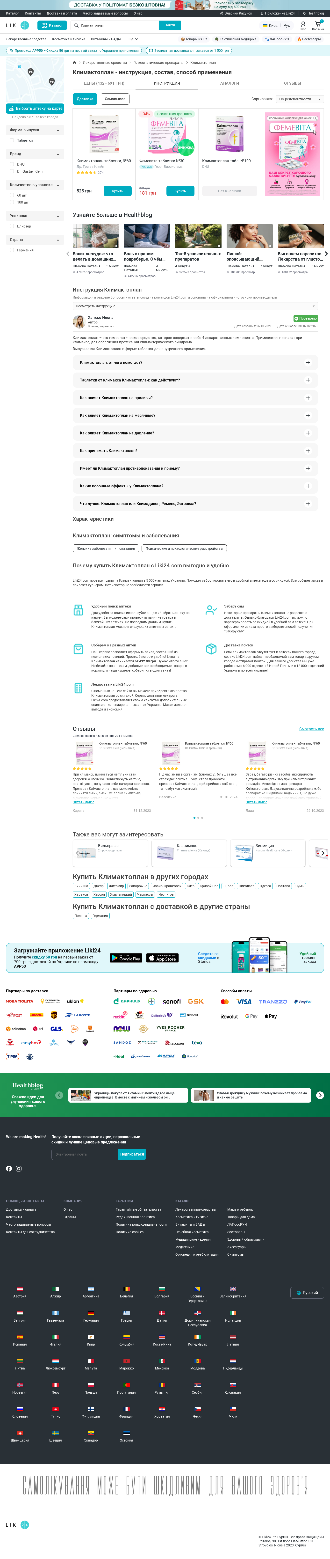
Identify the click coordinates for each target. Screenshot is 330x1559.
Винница (81, 886)
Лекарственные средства (26, 39)
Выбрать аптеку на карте (39, 108)
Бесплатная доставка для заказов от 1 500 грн (191, 50)
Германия (100, 916)
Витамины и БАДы (106, 39)
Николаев (246, 886)
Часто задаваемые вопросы (105, 13)
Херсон (99, 894)
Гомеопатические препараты (159, 62)
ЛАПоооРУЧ (237, 1224)
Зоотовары (236, 1232)
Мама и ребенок (240, 1209)
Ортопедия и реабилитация (197, 1254)
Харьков (81, 894)
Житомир (116, 886)
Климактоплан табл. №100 (226, 161)
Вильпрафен (109, 845)
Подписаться (132, 1154)
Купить (117, 191)
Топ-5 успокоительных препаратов (198, 256)
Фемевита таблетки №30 (161, 161)
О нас (138, 13)
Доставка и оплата (62, 13)
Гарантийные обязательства (138, 1209)
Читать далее (83, 802)
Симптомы (235, 1254)
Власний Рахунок (238, 13)
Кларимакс (187, 845)
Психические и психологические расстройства (184, 548)
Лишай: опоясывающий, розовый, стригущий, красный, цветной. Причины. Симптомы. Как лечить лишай (249, 256)
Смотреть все (311, 729)
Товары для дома (241, 1217)
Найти (170, 25)
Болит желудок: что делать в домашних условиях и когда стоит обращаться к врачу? (93, 256)
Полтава (283, 886)
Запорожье (138, 886)
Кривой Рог (209, 886)
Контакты (33, 13)
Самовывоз (115, 99)
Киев (190, 886)
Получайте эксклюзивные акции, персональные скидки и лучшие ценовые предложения (95, 1139)
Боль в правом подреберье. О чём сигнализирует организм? (143, 256)
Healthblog (316, 13)
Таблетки (25, 140)
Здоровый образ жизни (246, 1239)
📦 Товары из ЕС (194, 39)
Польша (80, 916)
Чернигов (166, 894)
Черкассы (145, 894)
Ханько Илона (101, 317)
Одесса (265, 886)
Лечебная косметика (192, 1232)
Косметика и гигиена (68, 39)
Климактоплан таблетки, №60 (104, 161)
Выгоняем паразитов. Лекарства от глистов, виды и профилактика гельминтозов (300, 256)
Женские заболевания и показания (106, 548)
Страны (70, 1217)
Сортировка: (262, 99)
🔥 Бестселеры (309, 39)
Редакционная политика (135, 1217)
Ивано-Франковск (166, 886)
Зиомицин (265, 845)
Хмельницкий (121, 894)
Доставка (85, 99)
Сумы (299, 886)
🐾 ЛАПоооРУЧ (277, 39)
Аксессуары (236, 1247)
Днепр (98, 886)
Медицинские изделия (193, 1239)
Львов (228, 886)
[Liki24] (17, 1525)
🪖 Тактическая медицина (236, 39)
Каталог (12, 13)
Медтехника (184, 1247)
